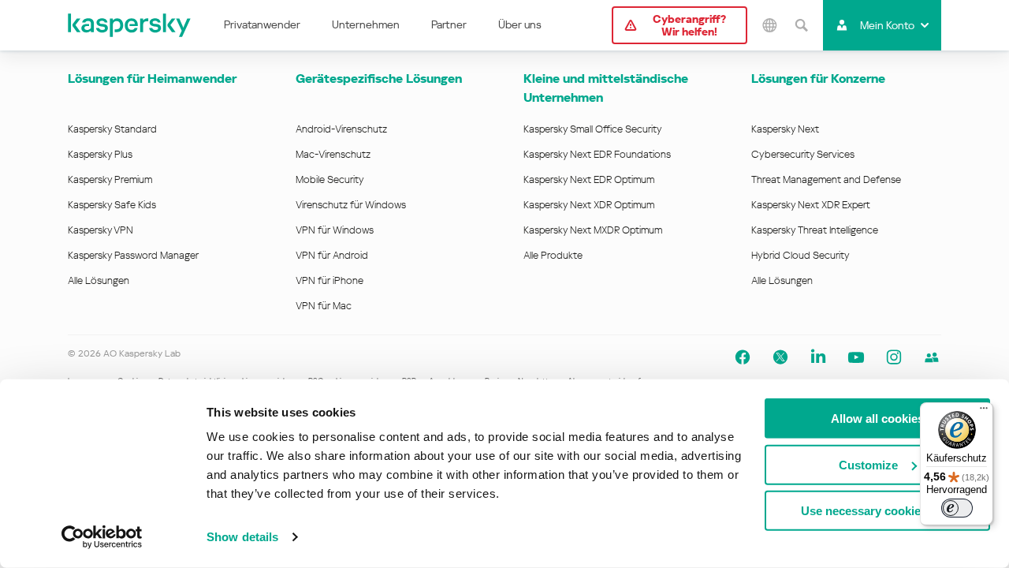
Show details (242, 537)
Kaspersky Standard (112, 129)
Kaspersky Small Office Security (592, 129)
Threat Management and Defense (826, 179)
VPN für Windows (335, 230)
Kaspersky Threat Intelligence (814, 230)
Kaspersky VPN (100, 230)
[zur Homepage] (130, 25)
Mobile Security (330, 179)
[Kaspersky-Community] (931, 357)
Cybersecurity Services (802, 154)
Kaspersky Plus (100, 154)
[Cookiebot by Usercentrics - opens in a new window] (102, 537)
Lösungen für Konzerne (818, 78)
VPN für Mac (324, 306)
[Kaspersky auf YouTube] (856, 357)
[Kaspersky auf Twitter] (780, 357)
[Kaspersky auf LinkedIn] (818, 357)
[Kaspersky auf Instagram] (893, 357)
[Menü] (983, 411)
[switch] (957, 508)
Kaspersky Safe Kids (112, 205)
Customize (868, 464)
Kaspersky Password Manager (133, 255)
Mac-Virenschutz (333, 154)
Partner (449, 24)
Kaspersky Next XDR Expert (810, 205)
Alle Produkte (553, 255)
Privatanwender (262, 24)
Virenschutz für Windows (351, 205)
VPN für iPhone (329, 280)
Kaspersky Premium (110, 179)
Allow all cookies (877, 418)
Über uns (520, 24)
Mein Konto (887, 25)
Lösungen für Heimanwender (152, 78)
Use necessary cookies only (877, 511)
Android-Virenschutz (341, 129)
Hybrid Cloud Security (800, 255)
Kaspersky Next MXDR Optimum (592, 230)
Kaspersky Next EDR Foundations (597, 154)
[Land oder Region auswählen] (769, 25)
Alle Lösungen (98, 280)
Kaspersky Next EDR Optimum (588, 179)
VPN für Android (332, 255)
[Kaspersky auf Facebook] (742, 357)
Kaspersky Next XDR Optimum (588, 205)
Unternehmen (366, 24)
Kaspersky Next (785, 129)
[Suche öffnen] (800, 25)
